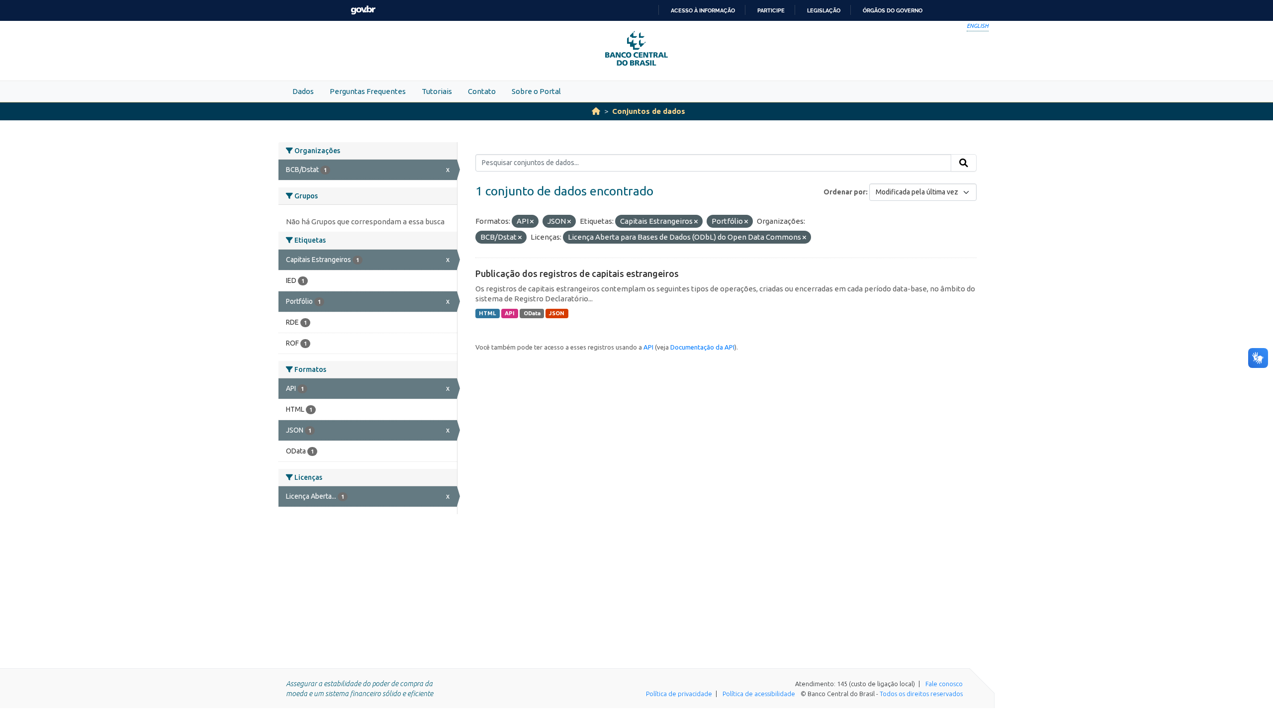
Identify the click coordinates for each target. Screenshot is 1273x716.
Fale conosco (944, 683)
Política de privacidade (679, 693)
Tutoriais (437, 91)
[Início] (596, 111)
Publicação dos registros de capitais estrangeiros (577, 273)
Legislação (823, 10)
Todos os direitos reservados (921, 693)
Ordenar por (844, 192)
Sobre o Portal (536, 91)
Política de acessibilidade (759, 693)
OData (532, 313)
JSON (556, 313)
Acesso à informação (703, 10)
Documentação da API (702, 347)
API (510, 313)
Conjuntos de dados (648, 111)
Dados (303, 91)
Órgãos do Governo (892, 10)
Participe (771, 10)
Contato (482, 91)
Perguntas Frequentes (368, 91)
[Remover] (532, 222)
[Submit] (964, 163)
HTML (487, 313)
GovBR (363, 10)
